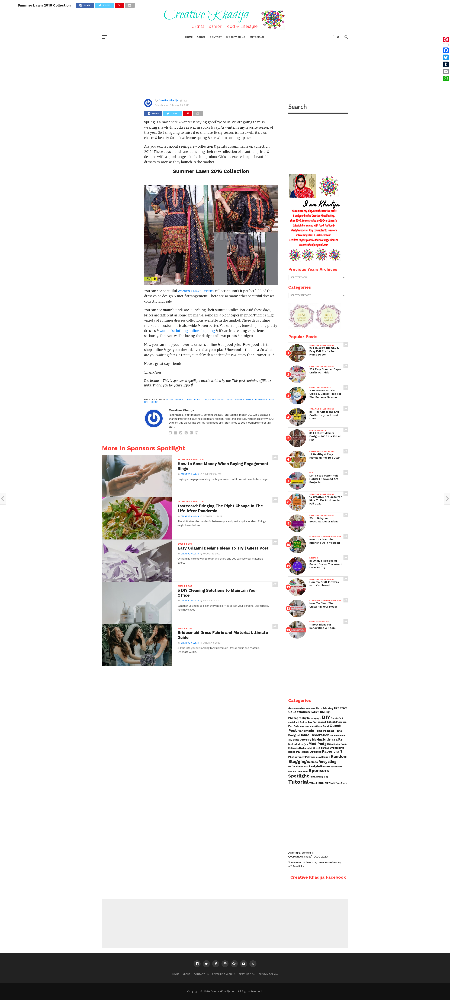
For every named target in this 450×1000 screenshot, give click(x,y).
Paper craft (332, 751)
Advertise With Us (224, 974)
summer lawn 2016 (246, 399)
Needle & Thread (319, 748)
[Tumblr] (445, 64)
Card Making (324, 708)
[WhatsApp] (445, 78)
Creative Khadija (168, 100)
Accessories (296, 708)
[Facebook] (445, 50)
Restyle (314, 766)
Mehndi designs (298, 744)
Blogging (310, 708)
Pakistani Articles (309, 751)
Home (189, 37)
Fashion (330, 721)
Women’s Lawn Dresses (196, 291)
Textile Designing (318, 777)
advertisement (175, 399)
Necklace (304, 748)
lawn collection (196, 399)
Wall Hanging (318, 782)
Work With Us (235, 37)
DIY (326, 717)
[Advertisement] (225, 66)
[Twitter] (445, 57)
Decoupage (314, 718)
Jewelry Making (311, 739)
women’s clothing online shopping (187, 331)
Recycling (327, 761)
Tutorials (256, 37)
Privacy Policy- (268, 974)
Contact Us (201, 974)
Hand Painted (324, 730)
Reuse (325, 766)
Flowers (341, 721)
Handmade (305, 730)
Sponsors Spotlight (308, 773)
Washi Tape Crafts (338, 783)
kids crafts (333, 739)
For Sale (294, 726)
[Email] (445, 71)
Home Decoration (314, 735)
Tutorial (298, 782)
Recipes (312, 762)
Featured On (247, 974)
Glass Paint (322, 726)
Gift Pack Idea (307, 726)
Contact (216, 37)
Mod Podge (318, 744)
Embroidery (306, 722)
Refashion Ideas (298, 766)
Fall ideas (319, 721)
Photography (296, 756)
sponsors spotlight (220, 399)
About (201, 37)
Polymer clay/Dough (317, 757)
